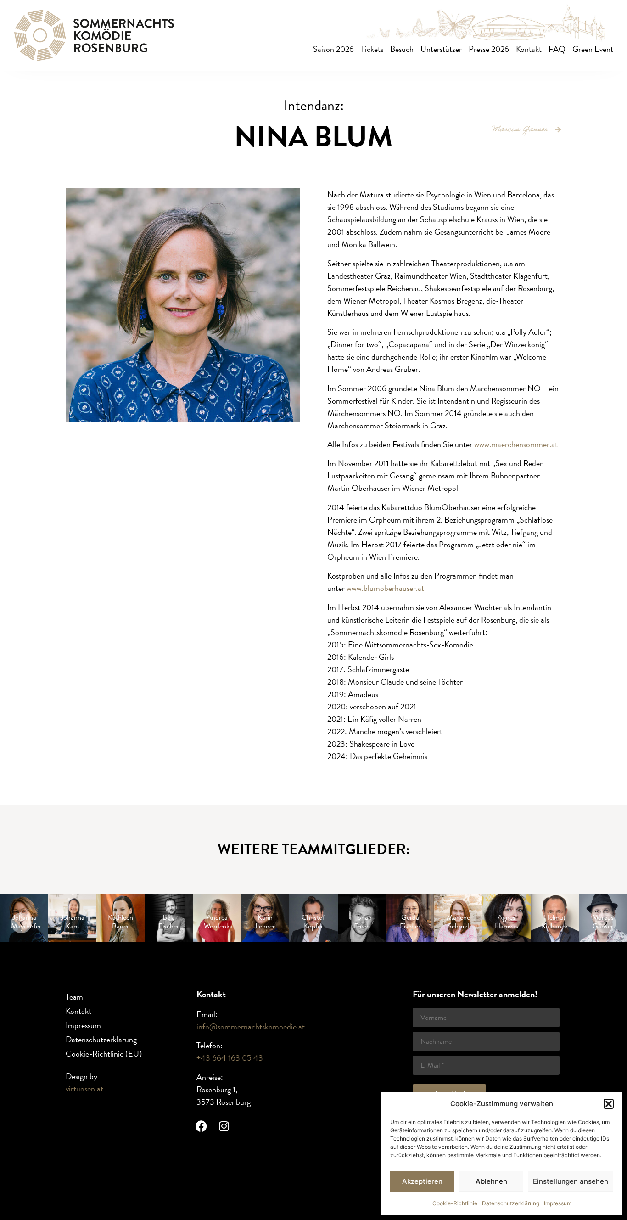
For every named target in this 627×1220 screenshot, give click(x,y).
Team (74, 996)
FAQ (557, 49)
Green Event (592, 49)
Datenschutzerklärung (510, 1203)
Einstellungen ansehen (570, 1181)
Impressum (557, 1203)
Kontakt (529, 49)
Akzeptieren (422, 1181)
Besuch (402, 49)
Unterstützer (441, 49)
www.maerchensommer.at (516, 444)
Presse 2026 (489, 49)
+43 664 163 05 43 (229, 1057)
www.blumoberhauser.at (385, 588)
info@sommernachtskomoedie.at (250, 1026)
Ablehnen (491, 1181)
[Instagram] (224, 1125)
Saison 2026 (333, 49)
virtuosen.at (84, 1088)
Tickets (372, 49)
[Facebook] (201, 1125)
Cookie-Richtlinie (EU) (104, 1053)
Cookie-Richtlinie (454, 1203)
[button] (608, 1103)
